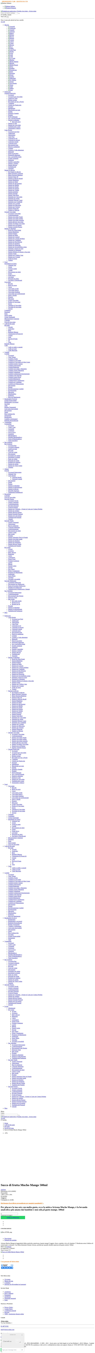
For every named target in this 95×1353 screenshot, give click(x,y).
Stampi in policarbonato (15, 487)
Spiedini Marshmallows (15, 437)
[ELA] (10, 46)
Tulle (5, 405)
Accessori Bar (12, 445)
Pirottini (10, 115)
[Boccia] (11, 36)
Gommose (11, 430)
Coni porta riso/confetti (11, 409)
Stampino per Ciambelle (15, 202)
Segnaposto (7, 415)
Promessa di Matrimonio (15, 572)
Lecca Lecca (12, 432)
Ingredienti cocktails (14, 457)
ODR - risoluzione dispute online (14, 1314)
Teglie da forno (12, 258)
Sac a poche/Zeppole (14, 118)
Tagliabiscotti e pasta (14, 127)
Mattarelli (11, 152)
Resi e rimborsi (8, 1293)
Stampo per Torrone (14, 207)
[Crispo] (11, 43)
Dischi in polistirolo (14, 147)
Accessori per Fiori (13, 132)
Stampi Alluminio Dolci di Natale (18, 537)
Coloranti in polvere (14, 140)
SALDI (6, 470)
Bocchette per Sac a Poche (16, 101)
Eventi (6, 1006)
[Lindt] (10, 55)
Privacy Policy (8, 1307)
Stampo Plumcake (13, 208)
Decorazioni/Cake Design (15, 596)
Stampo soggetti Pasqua (15, 227)
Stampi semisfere (13, 192)
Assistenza (7, 1292)
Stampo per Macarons (14, 205)
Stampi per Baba (13, 235)
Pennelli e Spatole (13, 113)
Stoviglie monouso (13, 491)
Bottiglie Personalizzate (11, 420)
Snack (10, 304)
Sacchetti (7, 404)
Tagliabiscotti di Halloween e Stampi (19, 589)
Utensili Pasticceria (10, 93)
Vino (9, 342)
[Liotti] (10, 56)
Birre (9, 330)
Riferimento (4, 1191)
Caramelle (11, 429)
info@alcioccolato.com (7, 1329)
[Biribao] (11, 35)
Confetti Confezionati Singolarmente (19, 374)
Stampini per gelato (13, 198)
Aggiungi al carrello (6, 1215)
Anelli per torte (12, 449)
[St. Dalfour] (12, 80)
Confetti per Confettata (15, 382)
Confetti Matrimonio (14, 379)
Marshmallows (12, 435)
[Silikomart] (12, 78)
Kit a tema (7, 547)
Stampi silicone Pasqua (15, 512)
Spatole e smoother (13, 162)
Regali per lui (16, 602)
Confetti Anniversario (14, 365)
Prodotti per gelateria (14, 462)
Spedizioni (7, 1297)
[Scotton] (11, 76)
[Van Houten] (12, 83)
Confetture (7, 310)
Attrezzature (11, 135)
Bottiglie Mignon (13, 332)
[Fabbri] (10, 48)
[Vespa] (10, 85)
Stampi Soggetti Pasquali (15, 514)
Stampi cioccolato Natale (15, 217)
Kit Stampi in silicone (14, 172)
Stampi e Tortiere (13, 163)
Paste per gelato (12, 459)
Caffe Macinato (12, 350)
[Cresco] (11, 41)
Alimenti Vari (12, 265)
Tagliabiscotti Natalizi (14, 546)
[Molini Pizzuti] (13, 65)
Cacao (10, 287)
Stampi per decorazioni (15, 183)
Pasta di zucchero (13, 153)
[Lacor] (10, 53)
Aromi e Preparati (13, 522)
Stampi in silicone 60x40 (15, 178)
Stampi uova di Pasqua (15, 225)
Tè (9, 340)
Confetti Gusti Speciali (14, 375)
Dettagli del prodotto (10, 1240)
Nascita (10, 567)
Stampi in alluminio (10, 228)
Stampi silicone (12, 165)
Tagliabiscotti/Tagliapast (15, 611)
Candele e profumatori (11, 419)
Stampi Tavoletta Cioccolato (16, 223)
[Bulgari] (11, 38)
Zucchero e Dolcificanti (15, 280)
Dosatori (10, 107)
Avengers (11, 551)
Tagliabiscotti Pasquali (14, 517)
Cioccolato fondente (14, 292)
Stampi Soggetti (12, 193)
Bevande (7, 325)
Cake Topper (12, 357)
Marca (2, 1246)
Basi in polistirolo (13, 526)
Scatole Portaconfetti (10, 400)
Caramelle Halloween (14, 582)
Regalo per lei (16, 604)
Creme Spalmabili (9, 317)
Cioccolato (7, 282)
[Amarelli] (11, 26)
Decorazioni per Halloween (16, 584)
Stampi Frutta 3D (13, 177)
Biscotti (10, 283)
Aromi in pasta (12, 268)
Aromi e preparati (13, 502)
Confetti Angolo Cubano (15, 364)
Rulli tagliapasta (13, 117)
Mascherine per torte (14, 110)
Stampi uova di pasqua (14, 516)
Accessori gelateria (13, 447)
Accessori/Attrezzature (14, 472)
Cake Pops (11, 137)
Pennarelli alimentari (14, 155)
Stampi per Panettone (14, 542)
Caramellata (7, 424)
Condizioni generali (10, 1310)
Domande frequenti (10, 1298)
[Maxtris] (11, 63)
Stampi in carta (12, 123)
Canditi (10, 270)
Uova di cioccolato (9, 322)
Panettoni (7, 312)
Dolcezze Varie (12, 597)
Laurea (10, 562)
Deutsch (13, 8)
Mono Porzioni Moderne (15, 175)
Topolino (10, 577)
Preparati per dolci (13, 278)
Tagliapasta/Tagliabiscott (15, 492)
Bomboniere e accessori (11, 402)
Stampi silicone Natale (14, 544)
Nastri (6, 412)
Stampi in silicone (9, 170)
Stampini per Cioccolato (15, 197)
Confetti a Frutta (13, 359)
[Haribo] (11, 51)
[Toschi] (11, 81)
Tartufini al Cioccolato (14, 305)
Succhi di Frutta (12, 339)
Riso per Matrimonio (14, 397)
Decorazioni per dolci (14, 272)
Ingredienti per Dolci (10, 263)
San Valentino (8, 591)
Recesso (6, 1312)
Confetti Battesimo (13, 367)
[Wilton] (11, 88)
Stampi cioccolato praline (15, 218)
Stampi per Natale (13, 187)
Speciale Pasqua (9, 499)
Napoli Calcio (12, 566)
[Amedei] (11, 30)
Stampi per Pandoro (14, 243)
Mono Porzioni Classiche (15, 173)
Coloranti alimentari (14, 527)
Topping (10, 467)
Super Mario (11, 576)
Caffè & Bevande (9, 846)
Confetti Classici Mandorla (16, 370)
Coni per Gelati (12, 452)
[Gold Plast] (12, 50)
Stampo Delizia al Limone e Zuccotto (19, 252)
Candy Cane (11, 427)
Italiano (12, 6)
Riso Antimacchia (9, 414)
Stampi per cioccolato (14, 125)
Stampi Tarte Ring (13, 195)
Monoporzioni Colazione (11, 319)
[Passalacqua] (12, 70)
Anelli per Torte (12, 98)
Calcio (10, 556)
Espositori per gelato (14, 455)
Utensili (10, 519)
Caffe (6, 345)
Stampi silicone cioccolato (15, 222)
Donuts (10, 387)
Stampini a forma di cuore (15, 248)
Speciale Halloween (10, 581)
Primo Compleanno (14, 571)
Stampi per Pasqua (13, 188)
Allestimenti (11, 1008)
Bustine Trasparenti (10, 407)
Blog (5, 1108)
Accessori (11, 95)
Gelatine (10, 148)
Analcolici (11, 329)
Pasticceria (7, 616)
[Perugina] (11, 73)
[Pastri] (10, 71)
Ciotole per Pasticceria (14, 105)
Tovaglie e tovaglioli (14, 579)
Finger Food (11, 559)
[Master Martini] (13, 61)
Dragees (10, 297)
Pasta (6, 314)
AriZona (3, 1189)
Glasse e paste (12, 532)
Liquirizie (11, 434)
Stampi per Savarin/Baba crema (17, 247)
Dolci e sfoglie (12, 295)
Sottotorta (11, 160)
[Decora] (11, 45)
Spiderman (11, 574)
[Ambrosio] (11, 28)
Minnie (10, 564)
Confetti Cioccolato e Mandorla (17, 369)
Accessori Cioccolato (14, 213)
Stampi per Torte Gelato (15, 465)
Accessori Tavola (13, 501)
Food (6, 784)
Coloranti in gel (12, 138)
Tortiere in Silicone (13, 210)
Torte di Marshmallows (15, 439)
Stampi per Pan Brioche (15, 242)
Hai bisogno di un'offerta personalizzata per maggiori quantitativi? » (22, 1203)
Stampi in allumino (13, 120)
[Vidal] (10, 86)
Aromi (10, 267)
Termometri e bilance (14, 128)
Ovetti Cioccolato (13, 300)
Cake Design (8, 130)
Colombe (7, 320)
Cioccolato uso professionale (16, 293)
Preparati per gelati (13, 460)
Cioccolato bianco (13, 290)
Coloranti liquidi (16, 477)
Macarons (11, 299)
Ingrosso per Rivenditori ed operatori (15, 1284)
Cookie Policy (8, 1309)
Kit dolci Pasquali (13, 506)
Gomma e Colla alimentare (16, 150)
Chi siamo (7, 1279)
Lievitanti (11, 277)
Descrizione (7, 1238)
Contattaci (7, 1283)
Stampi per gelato (13, 464)
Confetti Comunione (14, 372)
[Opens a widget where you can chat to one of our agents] (13, 1342)
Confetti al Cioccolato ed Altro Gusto (19, 362)
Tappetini (11, 168)
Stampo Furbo (12, 253)
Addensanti (11, 133)
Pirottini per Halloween (15, 587)
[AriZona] (11, 31)
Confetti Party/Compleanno (16, 380)
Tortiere (10, 260)
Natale (10, 482)
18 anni (10, 549)
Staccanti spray (16, 122)
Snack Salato (8, 315)
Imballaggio (11, 108)
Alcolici (10, 327)
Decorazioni (11, 385)
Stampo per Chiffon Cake (15, 255)
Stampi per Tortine (13, 190)
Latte (9, 337)
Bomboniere (8, 417)
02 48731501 (5, 1326)
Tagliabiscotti (12, 167)
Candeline (11, 103)
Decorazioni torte (13, 145)
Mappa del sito (8, 1281)
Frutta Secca (11, 275)
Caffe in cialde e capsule (15, 347)
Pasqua (10, 484)
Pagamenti (7, 1295)
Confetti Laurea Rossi (14, 377)
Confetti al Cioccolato (14, 360)
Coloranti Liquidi (13, 142)
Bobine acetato (12, 100)
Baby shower (12, 552)
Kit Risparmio (12, 390)
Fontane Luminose (13, 561)
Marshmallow (12, 394)
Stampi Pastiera (12, 233)
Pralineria (11, 395)
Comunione (11, 557)
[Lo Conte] (11, 58)
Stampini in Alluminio (14, 250)
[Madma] (11, 60)
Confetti (6, 354)
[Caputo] (11, 40)
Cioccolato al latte (13, 288)
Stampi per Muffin (13, 185)
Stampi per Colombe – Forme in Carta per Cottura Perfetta (25, 509)
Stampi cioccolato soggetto (16, 220)
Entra (6, 1300)
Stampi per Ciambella (14, 240)
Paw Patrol (11, 569)
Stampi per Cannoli (13, 237)
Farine (10, 273)
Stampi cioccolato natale (15, 539)
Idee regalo (11, 534)
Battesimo (11, 554)
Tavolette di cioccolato (14, 307)
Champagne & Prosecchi (15, 334)
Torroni (10, 309)
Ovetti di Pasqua (13, 507)
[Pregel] (10, 75)
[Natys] (10, 66)
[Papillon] (11, 68)
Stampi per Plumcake (14, 245)
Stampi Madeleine (13, 180)
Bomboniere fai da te (10, 918)
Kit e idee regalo (17, 601)
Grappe (10, 335)
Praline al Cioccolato (14, 302)
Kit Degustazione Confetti (15, 389)
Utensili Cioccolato (10, 212)
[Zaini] (10, 90)
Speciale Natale (9, 521)
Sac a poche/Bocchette (14, 157)
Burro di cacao (12, 285)
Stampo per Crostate (14, 203)
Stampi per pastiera (13, 511)
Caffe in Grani (12, 349)
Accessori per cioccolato (15, 96)
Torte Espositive (13, 440)
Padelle (10, 112)
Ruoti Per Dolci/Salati (14, 230)
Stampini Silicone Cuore (15, 200)
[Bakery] (11, 33)
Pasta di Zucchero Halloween (16, 586)
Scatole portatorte (13, 158)
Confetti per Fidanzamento (16, 384)
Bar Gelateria (8, 444)
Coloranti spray (12, 143)
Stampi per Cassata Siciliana (16, 238)
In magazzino (5, 1248)
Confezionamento (13, 215)
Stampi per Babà (13, 182)
